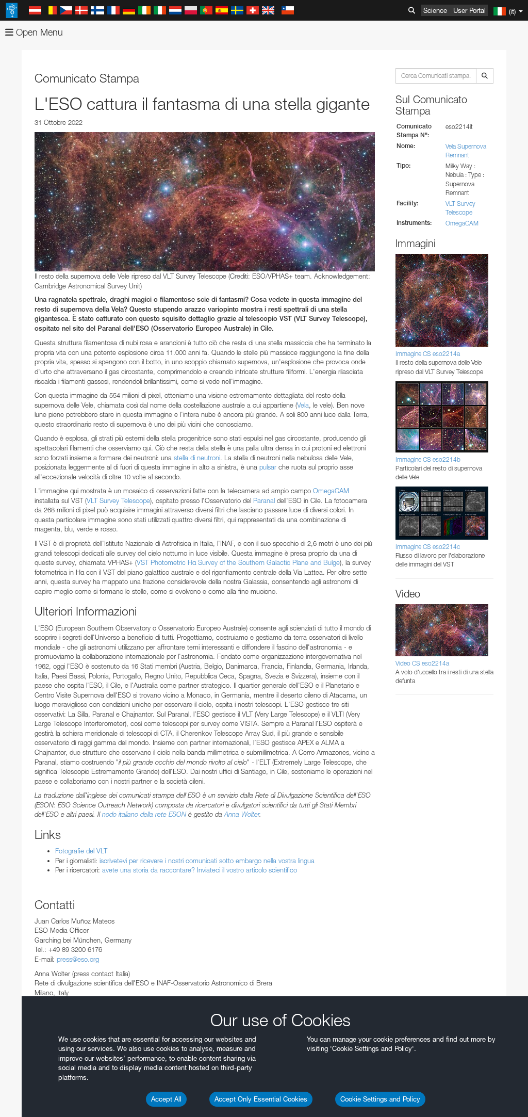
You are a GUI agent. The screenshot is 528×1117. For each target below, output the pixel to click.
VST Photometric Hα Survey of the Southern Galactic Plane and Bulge (238, 562)
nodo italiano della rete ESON (144, 814)
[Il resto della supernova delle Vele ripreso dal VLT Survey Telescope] (205, 201)
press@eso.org (78, 959)
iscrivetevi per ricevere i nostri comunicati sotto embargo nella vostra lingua (207, 860)
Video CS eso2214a (422, 663)
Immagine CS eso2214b (427, 459)
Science (435, 10)
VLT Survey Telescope (118, 500)
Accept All (166, 1099)
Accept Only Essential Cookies (260, 1099)
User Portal (469, 10)
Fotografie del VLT (81, 851)
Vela (303, 405)
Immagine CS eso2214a (427, 354)
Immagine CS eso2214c (427, 547)
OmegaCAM (331, 491)
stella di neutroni (197, 458)
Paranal (264, 500)
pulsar (267, 467)
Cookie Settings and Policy (380, 1099)
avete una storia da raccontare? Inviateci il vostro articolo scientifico (199, 870)
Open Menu (38, 32)
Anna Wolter (241, 814)
